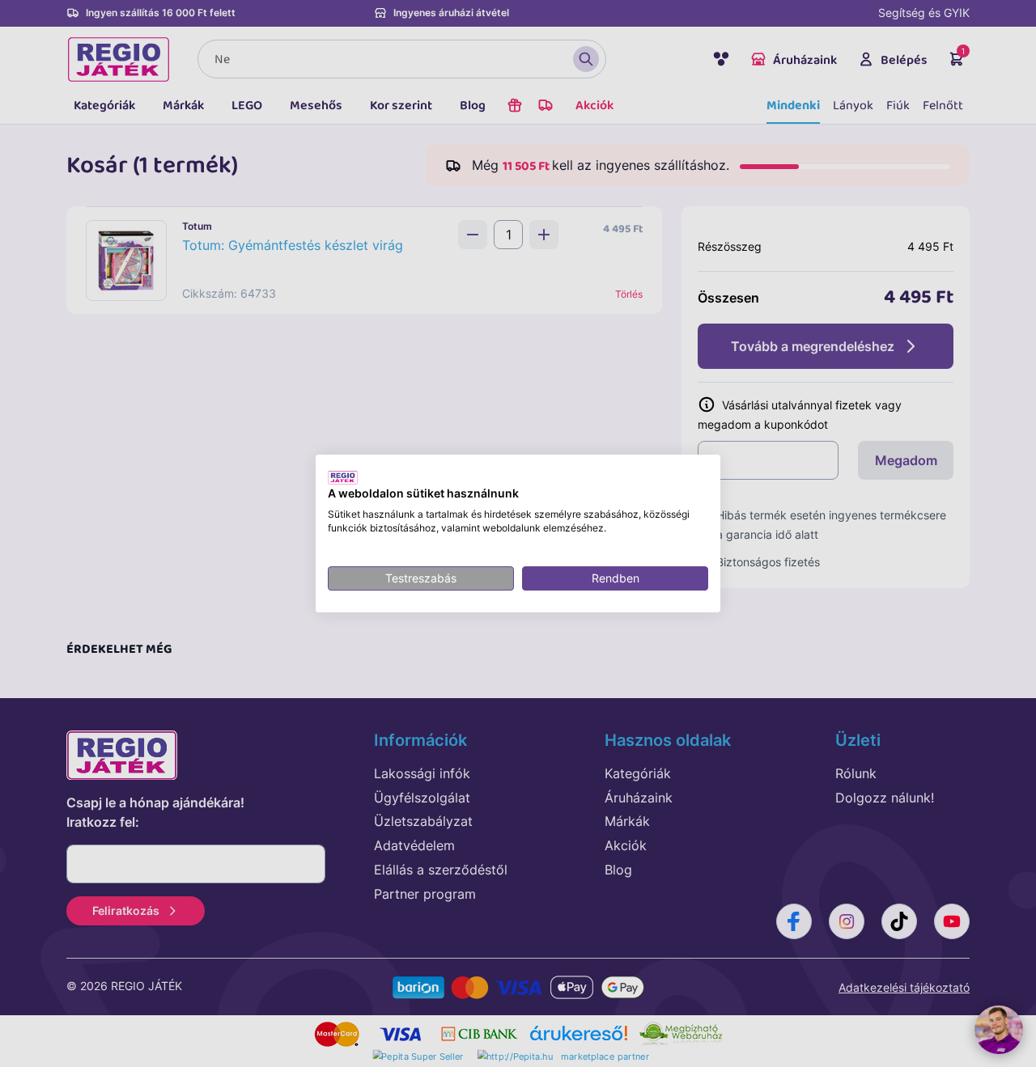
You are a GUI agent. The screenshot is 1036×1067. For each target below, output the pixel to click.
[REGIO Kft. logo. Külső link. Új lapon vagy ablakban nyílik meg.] (343, 477)
